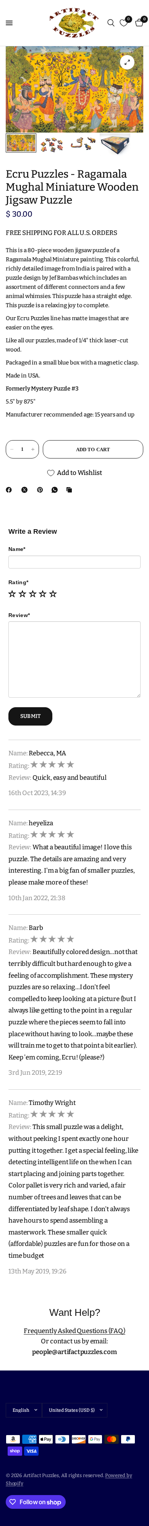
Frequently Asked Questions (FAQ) (74, 1331)
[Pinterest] (41, 489)
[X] (26, 489)
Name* (16, 549)
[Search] (111, 23)
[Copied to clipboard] (70, 489)
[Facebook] (10, 489)
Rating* (18, 582)
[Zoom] (127, 62)
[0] (138, 23)
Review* (19, 615)
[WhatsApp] (56, 489)
